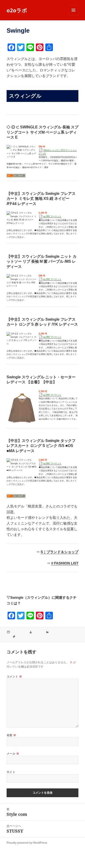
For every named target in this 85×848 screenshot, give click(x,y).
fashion (38, 632)
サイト (11, 772)
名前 (11, 735)
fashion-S (23, 636)
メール (13, 754)
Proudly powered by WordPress (27, 842)
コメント (14, 676)
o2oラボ (17, 10)
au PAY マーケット (52, 216)
